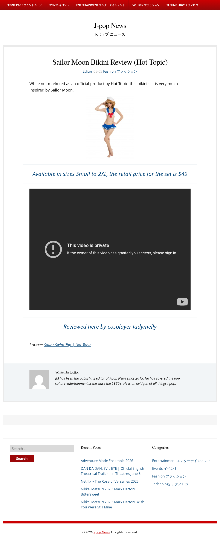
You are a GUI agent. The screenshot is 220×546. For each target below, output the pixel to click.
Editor (88, 71)
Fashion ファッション (146, 5)
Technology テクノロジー (184, 5)
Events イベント (59, 5)
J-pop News (101, 532)
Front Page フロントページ (24, 5)
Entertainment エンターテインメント (100, 5)
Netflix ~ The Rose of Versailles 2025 (110, 481)
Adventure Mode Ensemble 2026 (107, 460)
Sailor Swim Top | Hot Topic (67, 344)
